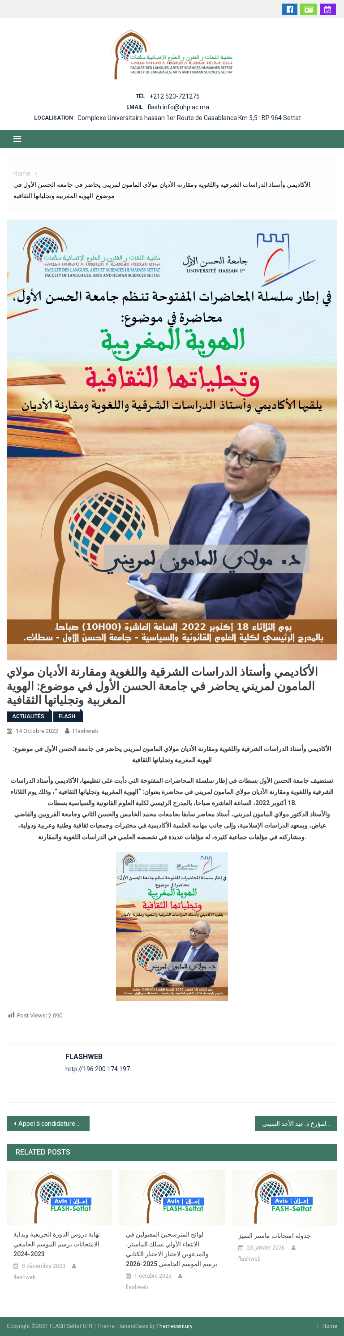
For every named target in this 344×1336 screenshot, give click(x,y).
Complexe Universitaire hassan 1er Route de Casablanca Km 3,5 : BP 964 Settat (189, 118)
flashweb (85, 731)
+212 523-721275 (175, 96)
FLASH (67, 716)
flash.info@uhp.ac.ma (178, 107)
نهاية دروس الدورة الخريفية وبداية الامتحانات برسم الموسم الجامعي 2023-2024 (56, 1244)
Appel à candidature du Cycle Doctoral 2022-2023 (54, 1123)
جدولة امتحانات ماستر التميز (274, 1235)
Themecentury (174, 1326)
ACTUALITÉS (28, 716)
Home (329, 1326)
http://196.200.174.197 (97, 1069)
